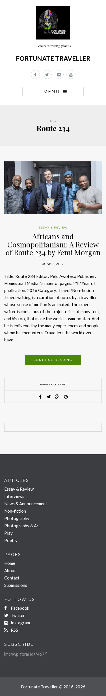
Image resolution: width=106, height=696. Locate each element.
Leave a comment (53, 384)
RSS (14, 630)
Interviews (14, 496)
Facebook (19, 608)
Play (8, 532)
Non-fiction (15, 510)
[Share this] (40, 396)
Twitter (17, 615)
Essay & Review (53, 227)
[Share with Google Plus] (57, 396)
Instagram (20, 622)
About (10, 570)
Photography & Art (22, 525)
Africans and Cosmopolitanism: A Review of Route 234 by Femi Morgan (53, 244)
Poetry (11, 540)
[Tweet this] (49, 396)
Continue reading (53, 360)
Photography (16, 518)
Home (9, 563)
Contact (12, 577)
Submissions (15, 585)
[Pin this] (66, 396)
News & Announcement (25, 503)
